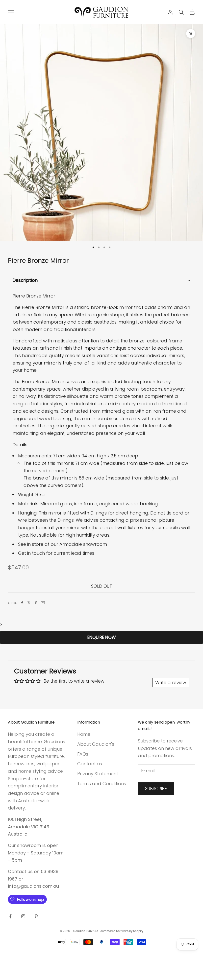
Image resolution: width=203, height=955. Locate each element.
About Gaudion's (95, 744)
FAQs (82, 754)
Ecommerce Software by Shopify (121, 931)
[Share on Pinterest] (36, 603)
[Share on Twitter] (29, 603)
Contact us (89, 764)
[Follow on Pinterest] (36, 916)
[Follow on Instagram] (23, 916)
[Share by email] (43, 603)
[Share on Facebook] (22, 603)
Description (25, 280)
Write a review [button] (170, 682)
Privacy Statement (97, 774)
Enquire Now (101, 637)
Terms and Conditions (101, 783)
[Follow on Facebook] (10, 916)
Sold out (101, 586)
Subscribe (156, 789)
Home (83, 734)
